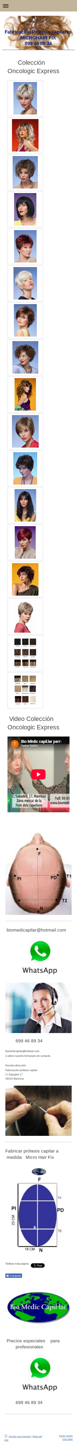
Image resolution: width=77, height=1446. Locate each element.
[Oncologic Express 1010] (25, 431)
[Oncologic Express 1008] (25, 357)
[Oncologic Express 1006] (25, 283)
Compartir (15, 1275)
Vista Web (67, 1439)
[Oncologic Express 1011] (25, 468)
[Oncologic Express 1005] (25, 246)
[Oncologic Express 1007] (25, 320)
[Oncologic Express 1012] (25, 505)
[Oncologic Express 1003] (25, 172)
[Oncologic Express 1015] (25, 616)
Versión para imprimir (19, 1436)
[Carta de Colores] (25, 653)
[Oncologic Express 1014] (25, 579)
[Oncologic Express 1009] (25, 394)
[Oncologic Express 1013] (25, 542)
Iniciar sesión (66, 1436)
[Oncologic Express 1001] (25, 98)
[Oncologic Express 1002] (25, 135)
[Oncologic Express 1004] (25, 209)
